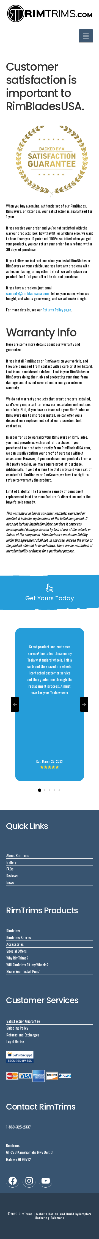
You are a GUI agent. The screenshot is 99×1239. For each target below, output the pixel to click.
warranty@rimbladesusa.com (27, 293)
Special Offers (16, 951)
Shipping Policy (17, 1028)
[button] (86, 35)
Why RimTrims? (17, 958)
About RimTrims (17, 855)
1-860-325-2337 (18, 1127)
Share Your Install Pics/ (23, 971)
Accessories (15, 944)
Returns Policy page (57, 309)
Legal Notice (15, 1041)
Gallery (11, 862)
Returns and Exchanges (22, 1035)
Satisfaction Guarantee (23, 1021)
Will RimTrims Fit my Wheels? (27, 964)
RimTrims (13, 930)
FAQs (9, 869)
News (10, 882)
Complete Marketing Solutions (63, 1216)
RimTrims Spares (18, 937)
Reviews (12, 875)
